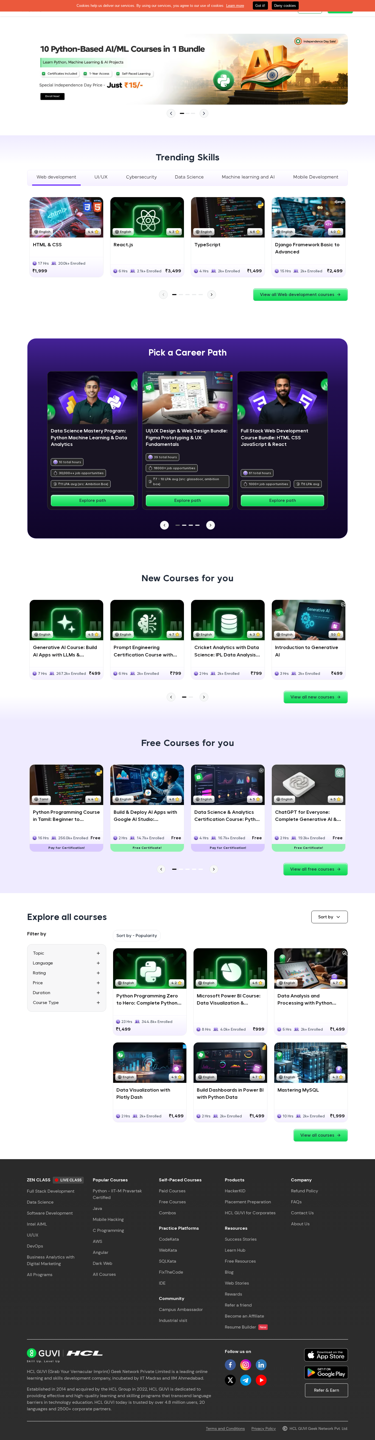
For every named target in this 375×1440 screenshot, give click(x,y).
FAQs (296, 1202)
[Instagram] (245, 1364)
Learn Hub (235, 1250)
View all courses (317, 1135)
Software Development (50, 1213)
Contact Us (302, 1213)
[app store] (326, 1354)
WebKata (168, 1250)
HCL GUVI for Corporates (250, 1213)
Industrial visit (173, 1320)
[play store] (326, 1372)
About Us (300, 1224)
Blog (229, 1272)
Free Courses (172, 1202)
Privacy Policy (263, 1428)
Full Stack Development (50, 1191)
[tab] (56, 178)
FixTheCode (171, 1272)
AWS (97, 1241)
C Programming (108, 1230)
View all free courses (312, 869)
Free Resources (240, 1261)
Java (97, 1208)
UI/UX (32, 1235)
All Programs (39, 1274)
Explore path (92, 500)
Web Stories (237, 1283)
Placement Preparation (248, 1202)
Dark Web (102, 1263)
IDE (162, 1283)
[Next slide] (204, 113)
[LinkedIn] (261, 1364)
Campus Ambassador (181, 1309)
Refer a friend (238, 1305)
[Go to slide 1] (182, 113)
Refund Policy (304, 1191)
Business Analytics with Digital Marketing (50, 1260)
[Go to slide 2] (187, 113)
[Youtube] (261, 1380)
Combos (167, 1213)
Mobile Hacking (108, 1219)
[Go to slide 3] (193, 113)
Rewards (233, 1294)
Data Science (40, 1202)
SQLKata (167, 1261)
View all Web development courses (297, 294)
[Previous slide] (171, 113)
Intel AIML (37, 1224)
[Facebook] (230, 1364)
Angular (100, 1252)
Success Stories (241, 1239)
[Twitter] (230, 1380)
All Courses (104, 1274)
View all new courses (312, 697)
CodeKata (169, 1239)
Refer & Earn (326, 1390)
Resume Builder (245, 1327)
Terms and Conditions (225, 1428)
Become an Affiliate (244, 1316)
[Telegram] (245, 1380)
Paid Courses (172, 1191)
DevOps (35, 1246)
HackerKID (235, 1191)
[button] (329, 917)
